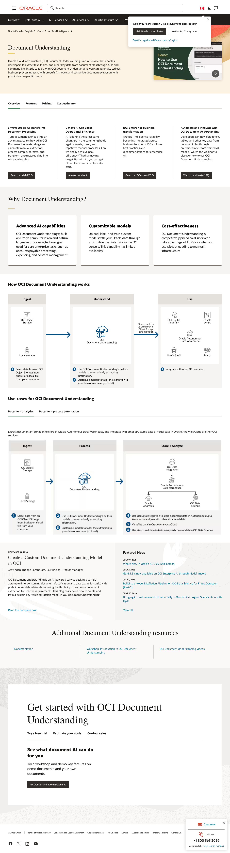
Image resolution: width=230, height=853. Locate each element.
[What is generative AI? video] (188, 61)
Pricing (47, 103)
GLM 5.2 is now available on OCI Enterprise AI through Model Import (164, 573)
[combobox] (115, 8)
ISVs (125, 20)
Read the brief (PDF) (22, 175)
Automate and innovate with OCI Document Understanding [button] (200, 129)
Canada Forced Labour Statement (69, 832)
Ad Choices (113, 832)
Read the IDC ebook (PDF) (140, 175)
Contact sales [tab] (96, 733)
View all (128, 610)
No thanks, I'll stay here (184, 31)
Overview (14, 20)
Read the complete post (22, 610)
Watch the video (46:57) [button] (196, 175)
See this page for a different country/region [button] (155, 40)
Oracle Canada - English (20, 31)
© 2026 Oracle (14, 832)
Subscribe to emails (140, 832)
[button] (14, 8)
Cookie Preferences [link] (96, 832)
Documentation (23, 648)
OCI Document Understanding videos (182, 648)
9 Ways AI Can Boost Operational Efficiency (80, 129)
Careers (125, 832)
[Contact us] (216, 8)
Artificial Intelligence (58, 31)
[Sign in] (209, 8)
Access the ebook (77, 175)
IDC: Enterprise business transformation (139, 129)
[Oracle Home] (31, 8)
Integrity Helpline (160, 832)
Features (31, 103)
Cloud (40, 31)
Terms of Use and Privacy (39, 832)
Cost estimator (66, 103)
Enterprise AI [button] (33, 20)
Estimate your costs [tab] (67, 733)
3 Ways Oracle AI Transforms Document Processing (26, 129)
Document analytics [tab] (21, 411)
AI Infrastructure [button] (104, 20)
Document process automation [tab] (59, 411)
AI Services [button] (79, 20)
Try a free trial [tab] (37, 733)
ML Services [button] (56, 20)
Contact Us (176, 832)
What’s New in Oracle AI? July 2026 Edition (149, 563)
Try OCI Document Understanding (48, 784)
